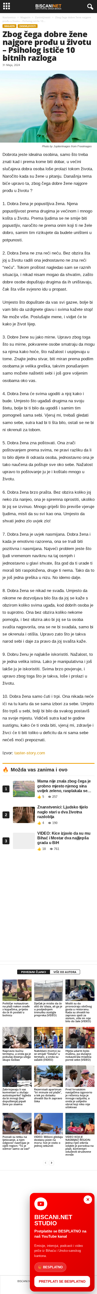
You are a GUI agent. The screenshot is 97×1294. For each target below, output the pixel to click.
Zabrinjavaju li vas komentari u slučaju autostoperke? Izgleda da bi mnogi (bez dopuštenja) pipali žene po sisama (16, 1096)
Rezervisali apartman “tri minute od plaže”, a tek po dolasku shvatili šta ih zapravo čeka (48, 1095)
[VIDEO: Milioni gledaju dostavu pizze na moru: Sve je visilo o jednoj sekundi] (48, 1123)
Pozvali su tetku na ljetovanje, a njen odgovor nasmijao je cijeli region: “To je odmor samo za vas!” (16, 1142)
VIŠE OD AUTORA (64, 972)
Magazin (25, 17)
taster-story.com (29, 753)
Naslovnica (9, 17)
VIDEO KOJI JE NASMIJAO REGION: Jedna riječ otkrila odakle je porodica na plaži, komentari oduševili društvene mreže (79, 1145)
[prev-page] (45, 1163)
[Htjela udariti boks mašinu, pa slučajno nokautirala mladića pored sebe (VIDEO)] (80, 1037)
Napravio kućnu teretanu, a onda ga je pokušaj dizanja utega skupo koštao (16, 1055)
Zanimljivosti (42, 17)
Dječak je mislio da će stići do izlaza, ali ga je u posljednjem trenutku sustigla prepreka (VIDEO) (48, 1009)
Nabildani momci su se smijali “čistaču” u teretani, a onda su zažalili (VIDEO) (47, 1055)
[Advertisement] (48, 907)
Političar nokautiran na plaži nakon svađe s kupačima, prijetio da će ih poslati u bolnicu (16, 1009)
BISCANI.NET (25, 1281)
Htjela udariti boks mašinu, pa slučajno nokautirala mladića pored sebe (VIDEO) (78, 1055)
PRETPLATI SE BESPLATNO (62, 1281)
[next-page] (51, 1163)
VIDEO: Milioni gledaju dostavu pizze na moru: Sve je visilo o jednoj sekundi (48, 1141)
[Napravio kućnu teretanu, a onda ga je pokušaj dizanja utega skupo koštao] (17, 1037)
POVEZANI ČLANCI (33, 972)
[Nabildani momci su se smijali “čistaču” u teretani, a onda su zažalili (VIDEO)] (48, 1037)
